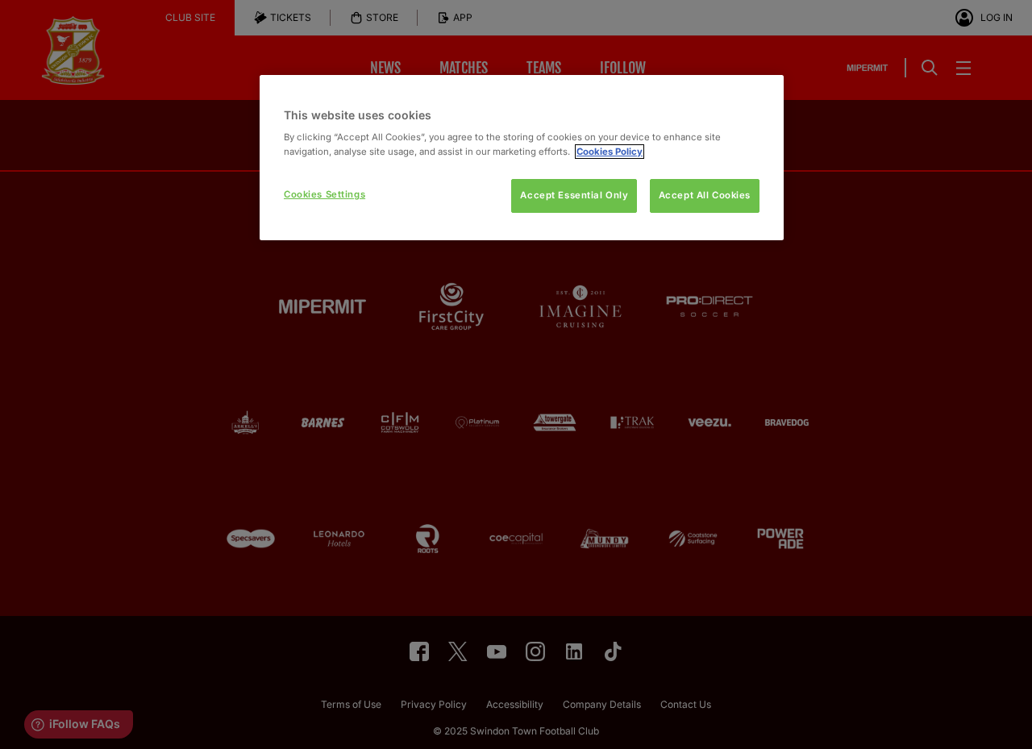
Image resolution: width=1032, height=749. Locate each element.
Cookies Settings (324, 194)
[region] (522, 157)
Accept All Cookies (705, 195)
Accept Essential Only (574, 195)
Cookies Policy (609, 151)
